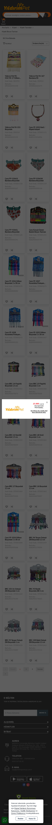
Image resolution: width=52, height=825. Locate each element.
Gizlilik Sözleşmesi (27, 811)
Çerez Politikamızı (18, 813)
